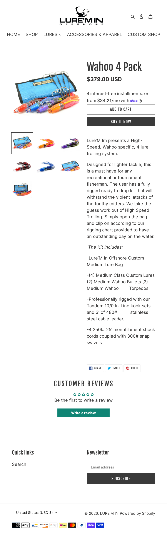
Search (19, 464)
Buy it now (121, 121)
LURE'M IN (109, 513)
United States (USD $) (34, 512)
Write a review (83, 413)
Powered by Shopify (137, 513)
